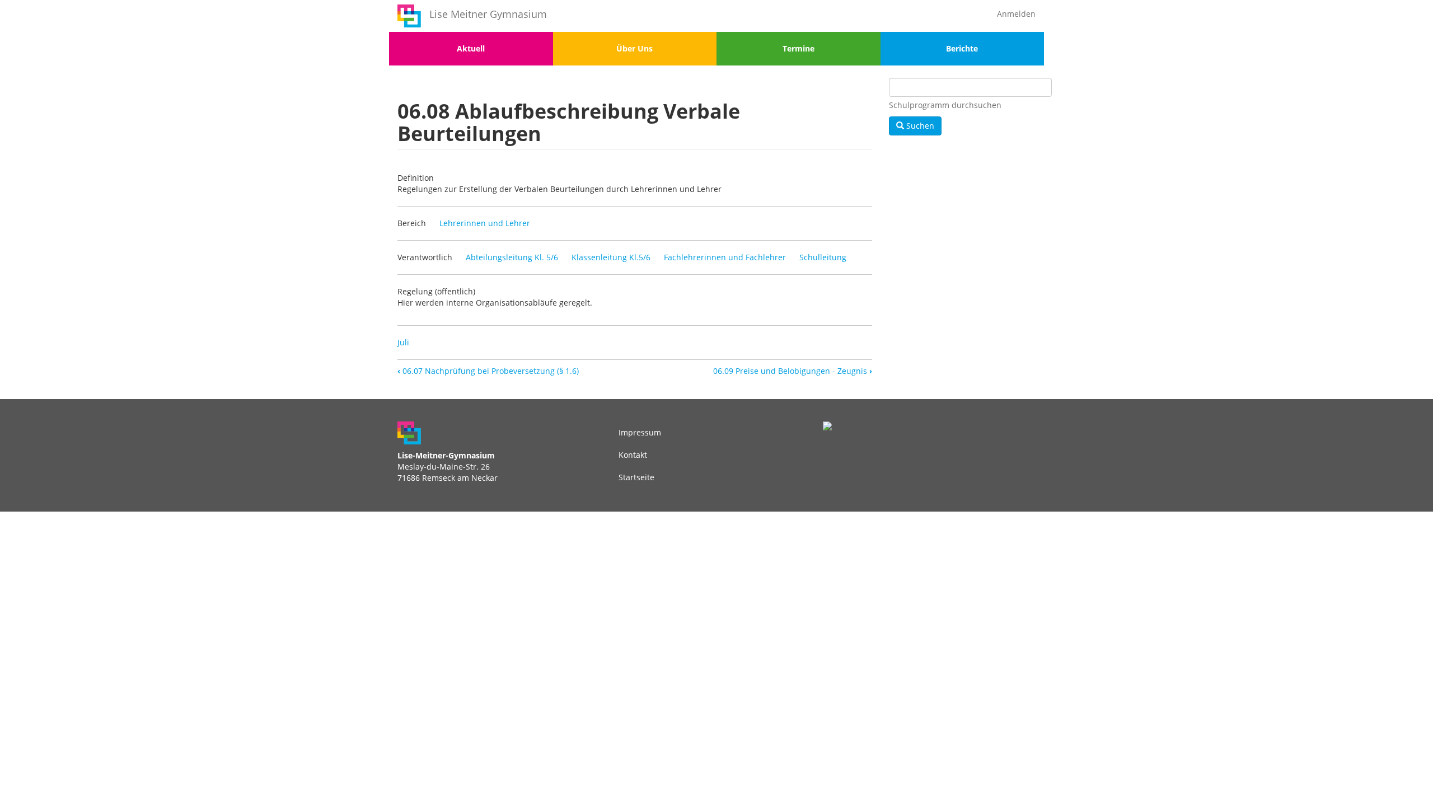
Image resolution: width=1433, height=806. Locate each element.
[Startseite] (409, 15)
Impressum (640, 432)
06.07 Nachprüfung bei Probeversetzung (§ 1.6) (488, 370)
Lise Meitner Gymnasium (488, 14)
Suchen (919, 125)
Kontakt (633, 454)
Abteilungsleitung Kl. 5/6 (512, 257)
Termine (798, 48)
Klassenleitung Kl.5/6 (611, 257)
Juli (403, 342)
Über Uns (634, 48)
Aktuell (471, 48)
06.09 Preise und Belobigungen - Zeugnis (792, 370)
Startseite (636, 477)
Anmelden (1016, 13)
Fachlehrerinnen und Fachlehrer (725, 257)
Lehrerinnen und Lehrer (484, 223)
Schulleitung (822, 257)
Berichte (962, 48)
